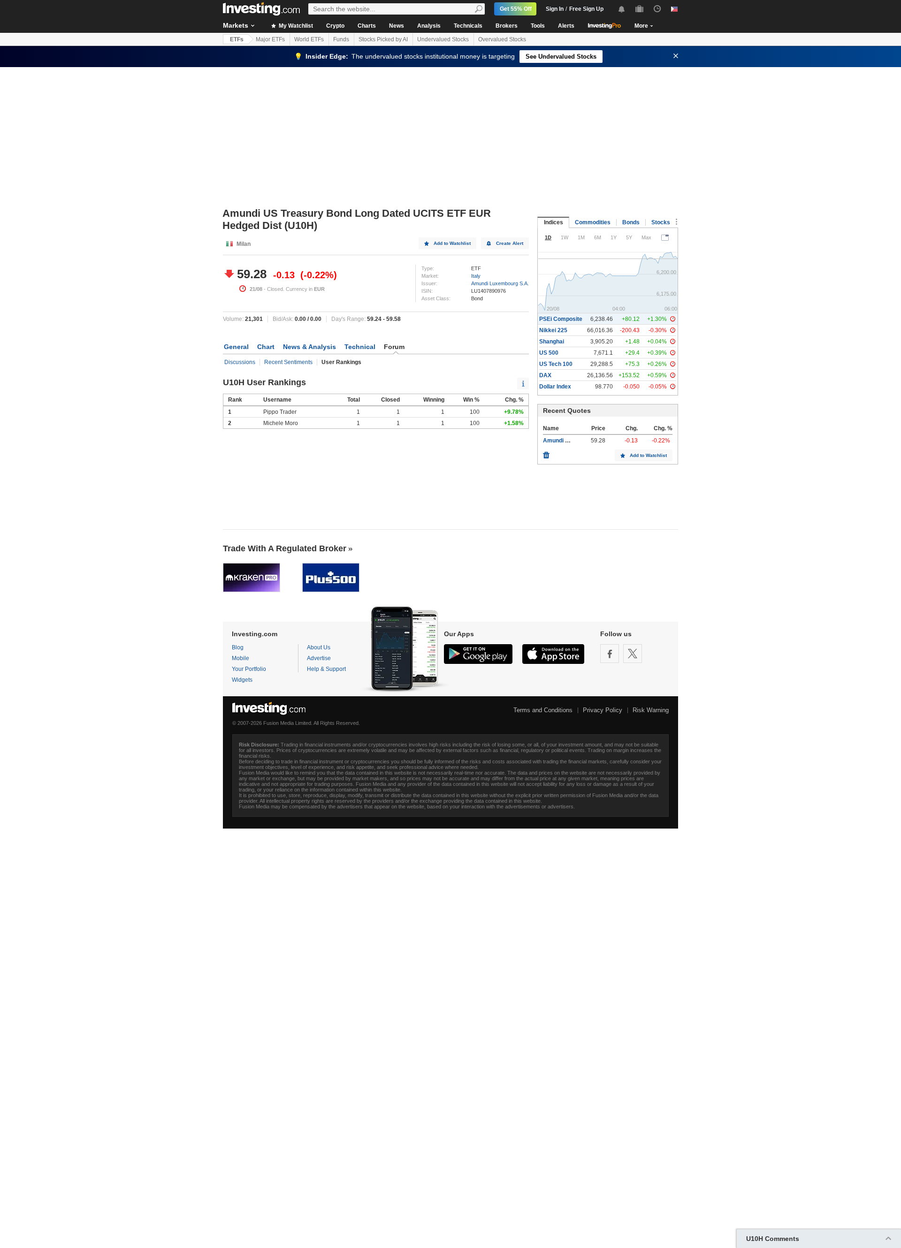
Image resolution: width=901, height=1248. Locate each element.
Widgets (242, 680)
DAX (545, 375)
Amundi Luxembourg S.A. (500, 283)
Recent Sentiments (288, 362)
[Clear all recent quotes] (546, 452)
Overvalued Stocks (502, 39)
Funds (341, 39)
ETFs (237, 39)
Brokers (507, 26)
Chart (266, 346)
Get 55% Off (516, 9)
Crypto (335, 26)
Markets (235, 25)
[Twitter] (632, 653)
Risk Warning (651, 710)
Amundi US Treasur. (569, 440)
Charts (367, 26)
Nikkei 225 (553, 330)
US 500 (548, 353)
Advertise (319, 658)
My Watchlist (295, 26)
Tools (538, 26)
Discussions (239, 362)
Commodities (593, 222)
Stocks (660, 222)
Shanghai (551, 341)
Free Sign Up (586, 9)
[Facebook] (609, 653)
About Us (318, 647)
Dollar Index (555, 386)
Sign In (555, 9)
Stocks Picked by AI (383, 39)
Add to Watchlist (452, 243)
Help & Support (326, 669)
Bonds (631, 222)
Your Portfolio (249, 669)
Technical (359, 346)
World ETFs (309, 39)
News (396, 26)
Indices (553, 222)
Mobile (240, 658)
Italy (476, 276)
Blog (238, 647)
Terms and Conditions (543, 710)
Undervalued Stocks (443, 39)
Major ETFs (270, 39)
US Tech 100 (556, 364)
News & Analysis (309, 346)
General (236, 346)
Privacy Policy (602, 710)
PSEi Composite (560, 319)
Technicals (468, 26)
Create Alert (509, 243)
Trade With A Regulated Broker (284, 548)
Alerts (566, 26)
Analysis (429, 26)
